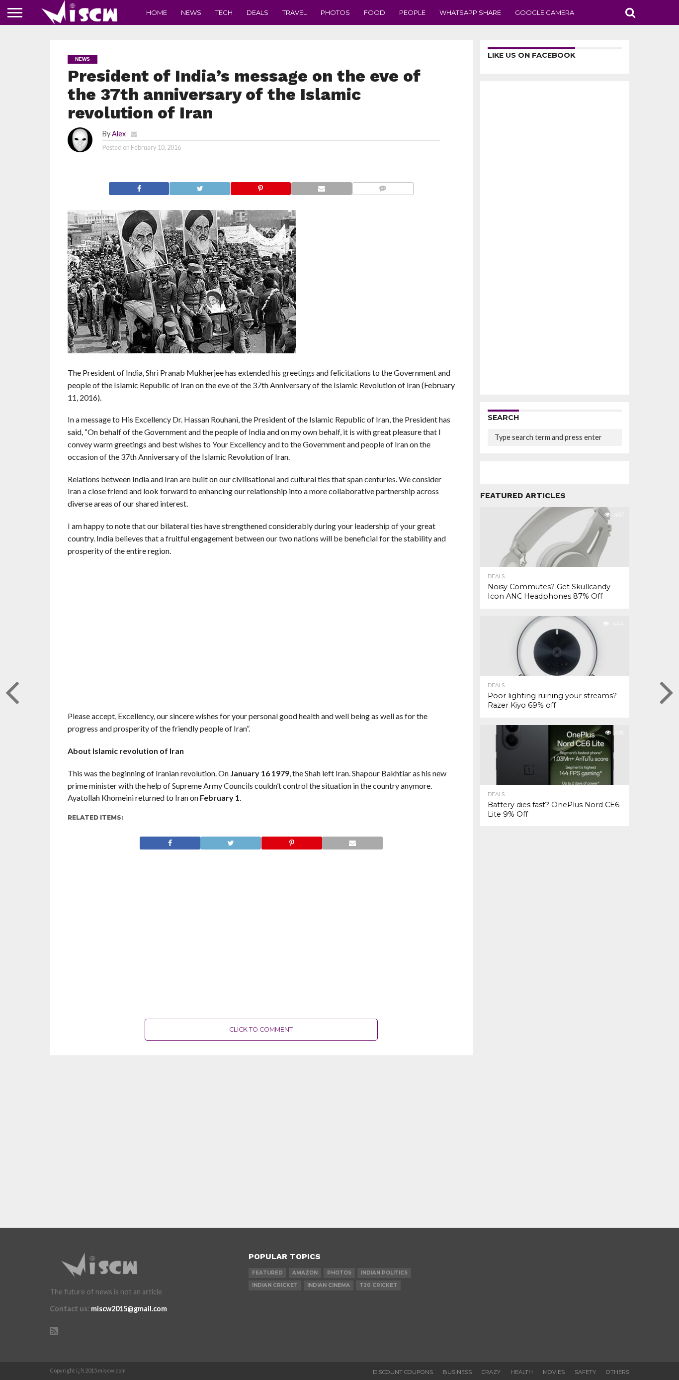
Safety (585, 1372)
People (412, 12)
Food (374, 12)
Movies (554, 1372)
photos (339, 1273)
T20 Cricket (378, 1285)
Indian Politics (384, 1273)
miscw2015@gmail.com (129, 1308)
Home (156, 12)
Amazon (305, 1273)
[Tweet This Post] (199, 186)
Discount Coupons (403, 1372)
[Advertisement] (261, 636)
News (191, 12)
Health (521, 1372)
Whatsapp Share (470, 12)
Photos (335, 12)
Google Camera (544, 12)
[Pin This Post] (260, 186)
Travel (294, 12)
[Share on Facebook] (139, 186)
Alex (119, 133)
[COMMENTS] (383, 186)
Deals (257, 12)
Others (617, 1372)
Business (457, 1372)
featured (267, 1273)
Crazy (491, 1372)
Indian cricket (275, 1285)
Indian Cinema (328, 1285)
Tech (224, 12)
